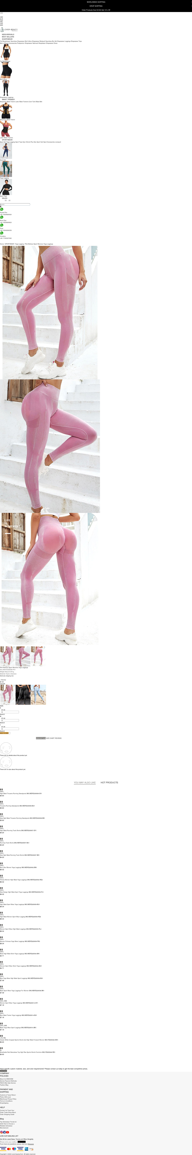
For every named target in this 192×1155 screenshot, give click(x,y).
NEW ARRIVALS (8, 34)
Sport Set (3, 142)
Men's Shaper (4, 43)
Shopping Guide (9, 1114)
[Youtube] (7, 1132)
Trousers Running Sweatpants (9, 806)
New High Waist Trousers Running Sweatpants (14, 818)
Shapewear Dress (51, 43)
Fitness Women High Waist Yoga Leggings (13, 880)
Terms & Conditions (6, 1101)
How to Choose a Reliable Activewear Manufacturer (7, 1126)
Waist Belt (39, 102)
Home (2, 244)
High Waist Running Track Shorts (10, 830)
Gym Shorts (26, 142)
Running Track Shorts (7, 843)
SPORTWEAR (7, 140)
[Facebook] (4, 1132)
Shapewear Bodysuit (38, 41)
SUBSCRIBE (22, 1142)
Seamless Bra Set (51, 41)
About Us (3, 1079)
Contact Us (3, 1071)
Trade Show (8, 1112)
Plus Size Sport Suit (37, 142)
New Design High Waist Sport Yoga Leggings (14, 892)
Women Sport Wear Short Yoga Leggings (13, 966)
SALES (4, 198)
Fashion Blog (4, 1085)
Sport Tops (18, 142)
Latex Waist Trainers (21, 102)
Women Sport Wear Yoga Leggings (11, 1003)
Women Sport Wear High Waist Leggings (13, 929)
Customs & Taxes (5, 1095)
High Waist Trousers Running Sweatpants (13, 793)
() (5, 200)
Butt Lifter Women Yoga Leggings (10, 867)
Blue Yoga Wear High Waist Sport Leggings (13, 978)
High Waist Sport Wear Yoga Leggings (12, 904)
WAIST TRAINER (8, 99)
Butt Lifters (28, 41)
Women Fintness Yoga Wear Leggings (12, 941)
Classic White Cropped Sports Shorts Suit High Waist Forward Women (22, 1040)
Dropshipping (4, 1103)
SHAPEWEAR (7, 39)
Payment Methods (11, 1081)
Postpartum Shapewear (24, 43)
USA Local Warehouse (5, 1098)
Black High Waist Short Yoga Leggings (12, 954)
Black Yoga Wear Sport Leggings (10, 1027)
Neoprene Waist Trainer (7, 102)
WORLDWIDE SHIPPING (96, 2)
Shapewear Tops (76, 41)
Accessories (13, 43)
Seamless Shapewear (17, 41)
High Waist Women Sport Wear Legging (12, 917)
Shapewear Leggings (64, 41)
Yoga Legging (10, 142)
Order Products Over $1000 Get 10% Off (96, 10)
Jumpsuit (58, 142)
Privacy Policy (12, 1099)
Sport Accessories (49, 142)
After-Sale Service (10, 1083)
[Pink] (8, 694)
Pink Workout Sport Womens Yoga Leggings (39, 244)
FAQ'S (2, 1083)
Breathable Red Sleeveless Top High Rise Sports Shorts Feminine (21, 1052)
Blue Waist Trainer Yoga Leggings (10, 1015)
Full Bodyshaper (5, 41)
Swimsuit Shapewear (39, 43)
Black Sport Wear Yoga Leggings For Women (14, 991)
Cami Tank (32, 102)
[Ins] (1, 1132)
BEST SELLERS (8, 37)
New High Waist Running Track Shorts (12, 855)
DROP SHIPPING (96, 6)
